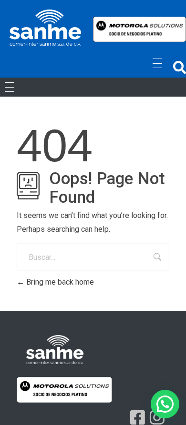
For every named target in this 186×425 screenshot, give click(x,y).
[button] (179, 67)
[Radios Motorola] (45, 28)
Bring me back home (59, 282)
